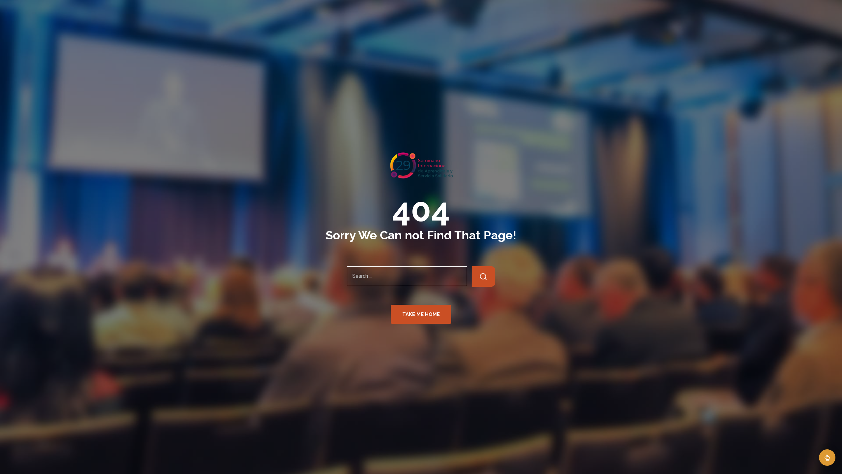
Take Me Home (421, 314)
